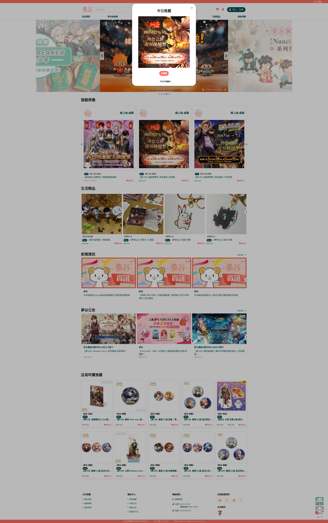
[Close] (192, 8)
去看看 (164, 73)
